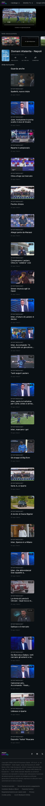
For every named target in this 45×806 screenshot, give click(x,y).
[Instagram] (37, 754)
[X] (42, 754)
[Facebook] (32, 754)
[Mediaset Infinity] (4, 3)
